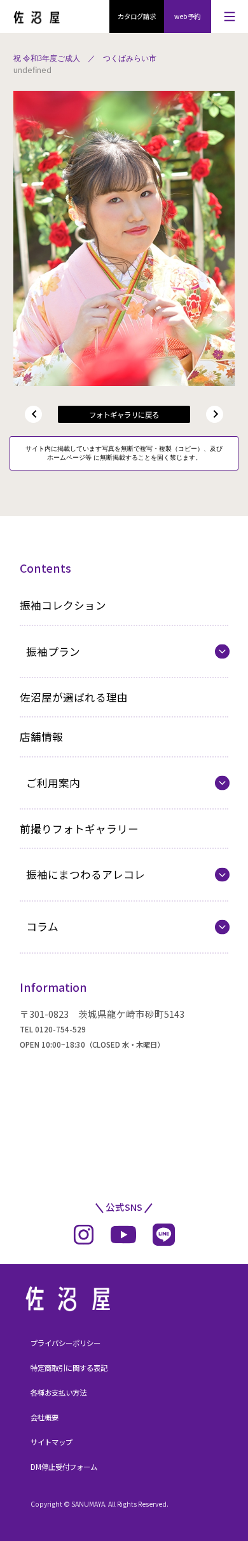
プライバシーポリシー (65, 1343)
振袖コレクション (63, 605)
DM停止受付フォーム (64, 1467)
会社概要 (45, 1417)
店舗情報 (41, 736)
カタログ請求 (137, 16)
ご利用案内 (53, 783)
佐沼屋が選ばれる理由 (74, 697)
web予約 (187, 16)
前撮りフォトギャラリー (79, 828)
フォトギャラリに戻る (124, 415)
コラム (42, 926)
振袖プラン (53, 651)
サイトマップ (51, 1442)
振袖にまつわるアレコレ (85, 874)
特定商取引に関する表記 (69, 1368)
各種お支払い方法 (58, 1392)
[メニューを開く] (229, 16)
